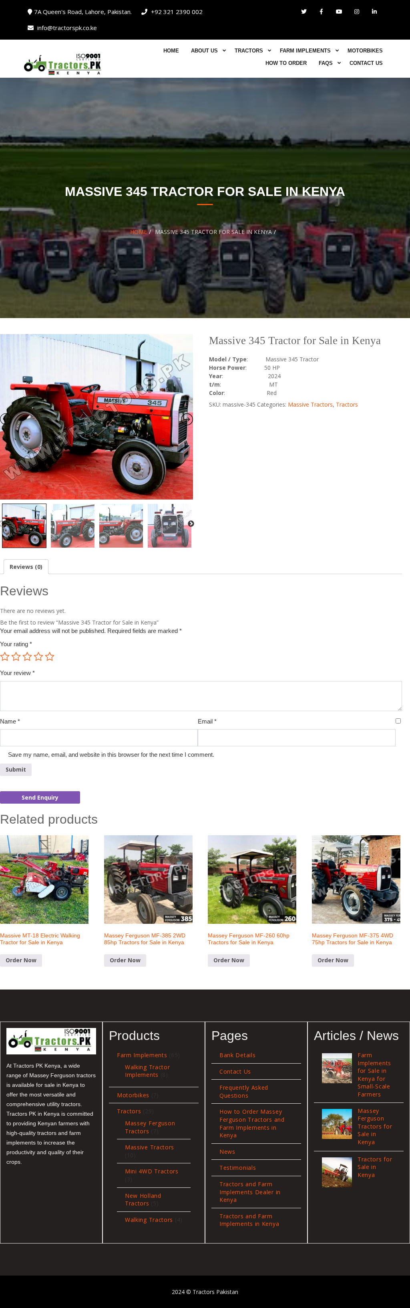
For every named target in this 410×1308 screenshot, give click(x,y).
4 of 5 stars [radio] (38, 656)
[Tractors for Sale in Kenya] (337, 1172)
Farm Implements (305, 51)
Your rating (16, 644)
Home (171, 51)
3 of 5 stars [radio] (27, 656)
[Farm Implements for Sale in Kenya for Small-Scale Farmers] (337, 1068)
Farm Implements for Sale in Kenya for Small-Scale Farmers (374, 1074)
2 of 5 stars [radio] (16, 656)
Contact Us (366, 63)
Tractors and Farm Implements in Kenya (249, 1220)
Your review (17, 672)
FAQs (326, 63)
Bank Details (237, 1055)
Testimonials (237, 1167)
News (227, 1151)
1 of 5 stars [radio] (5, 656)
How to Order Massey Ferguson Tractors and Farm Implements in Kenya (252, 1123)
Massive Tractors (310, 404)
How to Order (286, 63)
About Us (204, 51)
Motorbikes (365, 51)
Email (207, 721)
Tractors (249, 51)
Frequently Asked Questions (243, 1091)
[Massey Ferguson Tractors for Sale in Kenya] (337, 1124)
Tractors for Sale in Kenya (375, 1167)
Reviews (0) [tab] (26, 566)
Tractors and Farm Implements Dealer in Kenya (250, 1191)
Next (191, 524)
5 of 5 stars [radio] (49, 656)
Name (10, 721)
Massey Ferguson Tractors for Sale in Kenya (375, 1126)
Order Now (21, 960)
